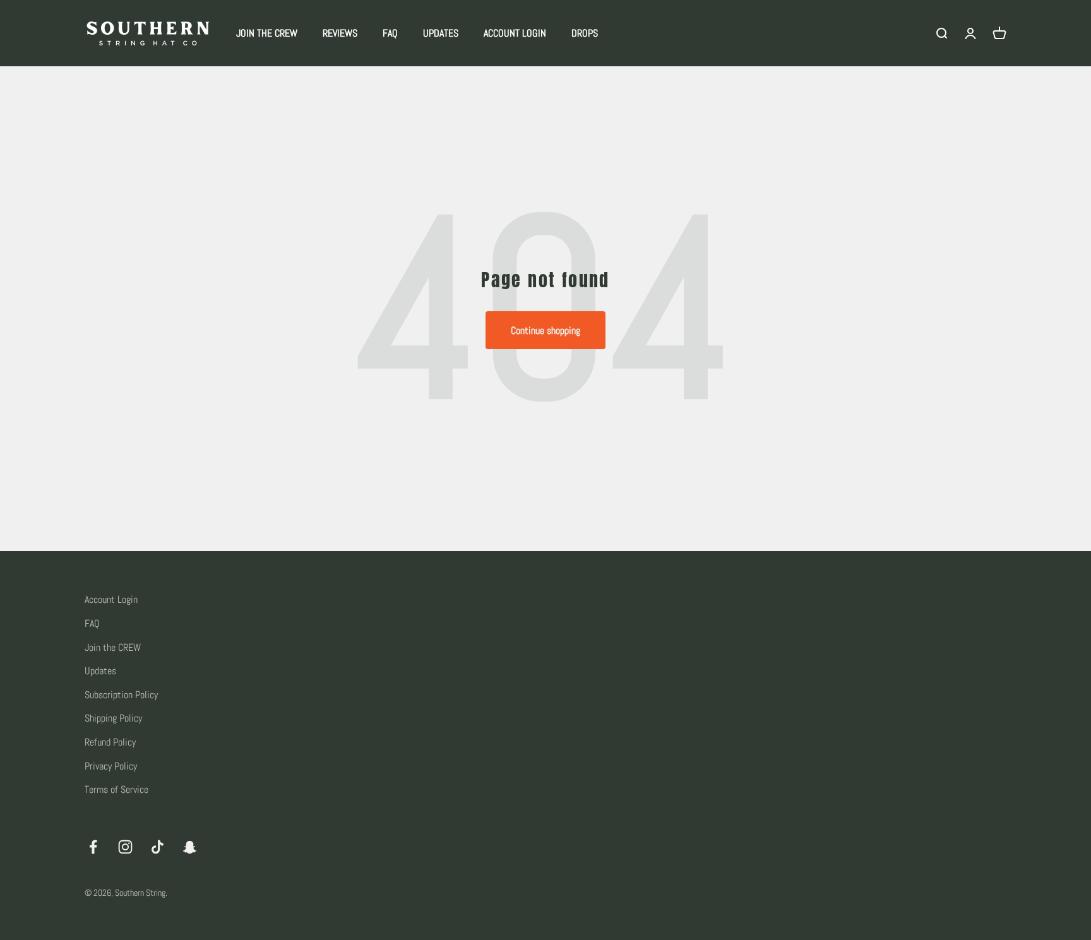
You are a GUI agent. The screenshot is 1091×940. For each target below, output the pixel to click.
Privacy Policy (111, 766)
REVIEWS (340, 33)
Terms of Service (116, 789)
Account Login (111, 599)
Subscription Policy (121, 694)
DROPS (584, 33)
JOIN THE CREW (266, 33)
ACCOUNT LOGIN (515, 33)
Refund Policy (110, 742)
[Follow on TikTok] (157, 846)
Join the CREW (113, 647)
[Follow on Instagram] (125, 846)
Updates (100, 670)
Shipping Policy (113, 718)
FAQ (390, 33)
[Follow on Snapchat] (189, 846)
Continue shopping (545, 330)
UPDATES (440, 33)
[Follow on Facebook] (93, 846)
